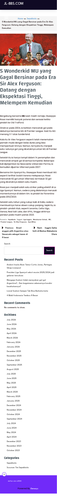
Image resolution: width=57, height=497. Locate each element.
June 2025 (11, 379)
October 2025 (13, 360)
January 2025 (13, 401)
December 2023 (14, 442)
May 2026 (11, 329)
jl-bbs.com (13, 3)
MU (50, 219)
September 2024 (14, 419)
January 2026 (13, 347)
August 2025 (13, 369)
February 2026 (13, 342)
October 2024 (13, 415)
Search (7, 244)
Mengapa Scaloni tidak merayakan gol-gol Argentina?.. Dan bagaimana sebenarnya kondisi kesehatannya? (29, 283)
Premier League (6, 222)
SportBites (32, 222)
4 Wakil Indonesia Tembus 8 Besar (22, 296)
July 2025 (11, 374)
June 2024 (12, 428)
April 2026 (12, 333)
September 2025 (14, 365)
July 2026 (11, 320)
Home (20, 19)
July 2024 (11, 424)
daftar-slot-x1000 (14, 481)
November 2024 (14, 410)
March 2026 (12, 338)
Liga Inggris (27, 219)
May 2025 (11, 383)
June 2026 (12, 324)
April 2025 (11, 388)
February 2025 (13, 397)
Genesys (34, 489)
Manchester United (40, 219)
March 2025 (12, 392)
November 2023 (14, 446)
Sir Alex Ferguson (20, 222)
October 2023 (13, 451)
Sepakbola (32, 19)
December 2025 (14, 351)
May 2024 (11, 433)
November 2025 (14, 356)
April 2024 (12, 437)
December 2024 (14, 406)
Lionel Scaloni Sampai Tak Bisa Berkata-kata (27, 291)
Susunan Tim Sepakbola (18, 468)
